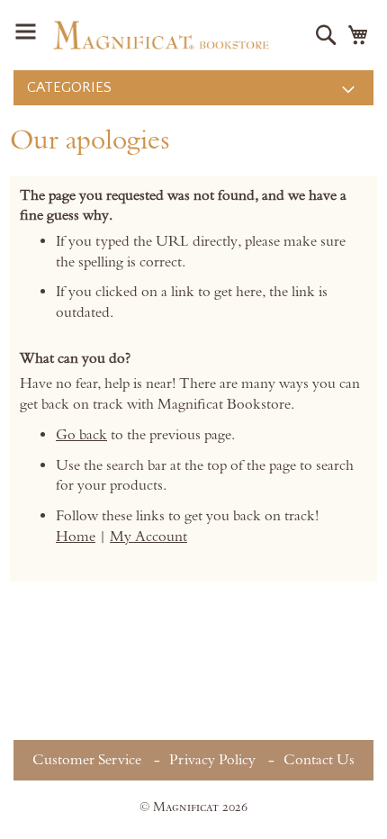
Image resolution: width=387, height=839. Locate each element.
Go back (81, 435)
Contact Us (319, 760)
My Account (148, 537)
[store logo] (161, 35)
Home (75, 537)
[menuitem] (194, 87)
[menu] (194, 87)
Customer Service (86, 760)
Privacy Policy (212, 760)
